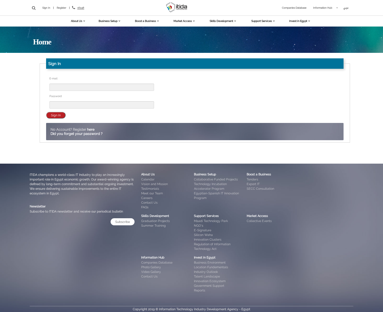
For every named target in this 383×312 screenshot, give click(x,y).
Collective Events (259, 221)
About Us (76, 21)
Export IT (253, 184)
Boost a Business (145, 21)
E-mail (53, 78)
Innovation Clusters (207, 239)
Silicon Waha (203, 235)
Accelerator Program (209, 188)
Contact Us (149, 202)
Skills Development (221, 21)
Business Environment (210, 262)
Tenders (252, 179)
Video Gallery (151, 272)
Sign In (46, 7)
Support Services (261, 21)
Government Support (209, 285)
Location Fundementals (211, 267)
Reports (199, 290)
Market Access (183, 21)
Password (55, 96)
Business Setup (108, 21)
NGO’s (198, 225)
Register (61, 7)
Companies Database (294, 7)
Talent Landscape (207, 276)
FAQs (145, 207)
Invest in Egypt (298, 21)
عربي (346, 8)
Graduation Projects (155, 221)
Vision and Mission (154, 184)
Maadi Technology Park (211, 221)
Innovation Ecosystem (210, 281)
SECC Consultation (260, 188)
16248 (80, 7)
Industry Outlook (206, 272)
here (90, 129)
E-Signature (202, 230)
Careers (146, 198)
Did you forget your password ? (77, 134)
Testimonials (150, 188)
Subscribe (122, 222)
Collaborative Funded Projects (216, 179)
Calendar (147, 179)
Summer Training (153, 225)
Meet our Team (152, 193)
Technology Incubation (210, 184)
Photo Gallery (151, 267)
